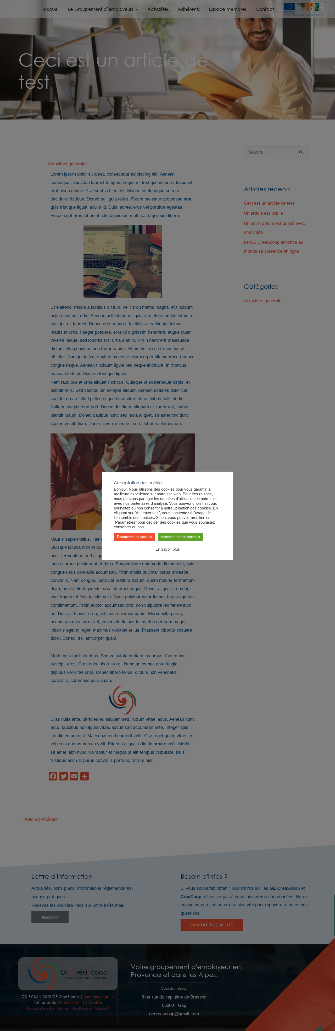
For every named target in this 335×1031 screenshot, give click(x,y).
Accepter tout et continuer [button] (180, 537)
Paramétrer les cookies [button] (134, 537)
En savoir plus (167, 549)
